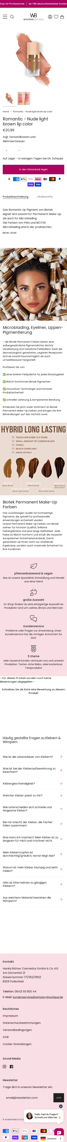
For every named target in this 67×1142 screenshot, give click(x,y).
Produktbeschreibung (15, 196)
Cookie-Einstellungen (17, 1044)
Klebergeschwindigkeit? (19, 784)
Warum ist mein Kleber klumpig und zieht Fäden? (30, 869)
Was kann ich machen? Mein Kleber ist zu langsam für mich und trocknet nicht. (30, 839)
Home (6, 111)
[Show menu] (5, 16)
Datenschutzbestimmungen (22, 1023)
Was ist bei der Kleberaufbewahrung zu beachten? (29, 770)
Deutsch (52, 1138)
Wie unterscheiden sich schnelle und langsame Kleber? (27, 808)
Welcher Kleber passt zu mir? (22, 795)
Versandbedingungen (17, 1030)
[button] (33, 691)
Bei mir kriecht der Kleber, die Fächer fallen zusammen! (28, 823)
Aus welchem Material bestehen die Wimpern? (27, 899)
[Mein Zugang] (50, 17)
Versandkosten (19, 137)
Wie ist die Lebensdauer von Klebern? (28, 757)
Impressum (10, 1016)
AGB (6, 1037)
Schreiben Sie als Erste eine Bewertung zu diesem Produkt (33, 691)
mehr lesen (9, 233)
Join (58, 1097)
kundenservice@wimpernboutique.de (38, 997)
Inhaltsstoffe (45, 196)
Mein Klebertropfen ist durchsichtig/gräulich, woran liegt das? (29, 854)
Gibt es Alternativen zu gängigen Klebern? (25, 884)
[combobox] (51, 1138)
